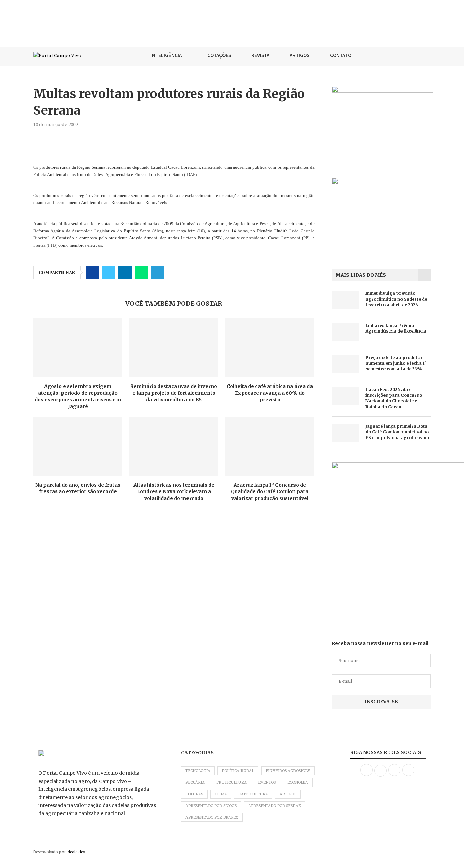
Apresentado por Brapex (211, 817)
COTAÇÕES (219, 55)
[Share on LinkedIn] (125, 272)
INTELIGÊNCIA (166, 55)
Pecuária (195, 782)
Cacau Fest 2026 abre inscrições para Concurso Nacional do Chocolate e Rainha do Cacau (393, 398)
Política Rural (238, 770)
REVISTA (260, 55)
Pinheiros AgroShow (288, 770)
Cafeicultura (253, 794)
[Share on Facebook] (92, 272)
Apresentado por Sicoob (211, 805)
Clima (221, 794)
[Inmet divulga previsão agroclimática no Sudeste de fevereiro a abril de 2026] (345, 300)
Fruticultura (231, 782)
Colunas (194, 794)
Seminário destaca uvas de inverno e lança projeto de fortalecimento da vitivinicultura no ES (173, 392)
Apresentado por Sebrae (274, 805)
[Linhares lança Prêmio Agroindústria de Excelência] (345, 332)
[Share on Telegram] (157, 272)
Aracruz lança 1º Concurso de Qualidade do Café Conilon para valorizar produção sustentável (269, 491)
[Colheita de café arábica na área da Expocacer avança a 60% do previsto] (269, 347)
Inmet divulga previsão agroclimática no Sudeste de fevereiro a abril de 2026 (396, 299)
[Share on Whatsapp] (141, 272)
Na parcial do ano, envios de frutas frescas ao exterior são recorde (77, 488)
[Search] (427, 55)
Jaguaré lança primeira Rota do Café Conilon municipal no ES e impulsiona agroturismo (397, 432)
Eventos (267, 782)
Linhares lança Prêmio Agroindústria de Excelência (395, 328)
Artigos (288, 794)
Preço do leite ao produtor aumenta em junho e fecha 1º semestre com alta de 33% (396, 363)
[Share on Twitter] (108, 272)
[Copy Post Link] (174, 272)
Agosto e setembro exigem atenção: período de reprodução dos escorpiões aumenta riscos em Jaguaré (78, 396)
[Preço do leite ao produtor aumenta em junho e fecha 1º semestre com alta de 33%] (345, 364)
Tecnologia (197, 770)
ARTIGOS (299, 55)
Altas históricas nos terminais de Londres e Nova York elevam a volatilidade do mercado (173, 491)
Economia (297, 782)
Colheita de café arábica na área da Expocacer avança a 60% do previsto (270, 392)
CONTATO (340, 55)
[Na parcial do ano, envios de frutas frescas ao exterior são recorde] (77, 446)
